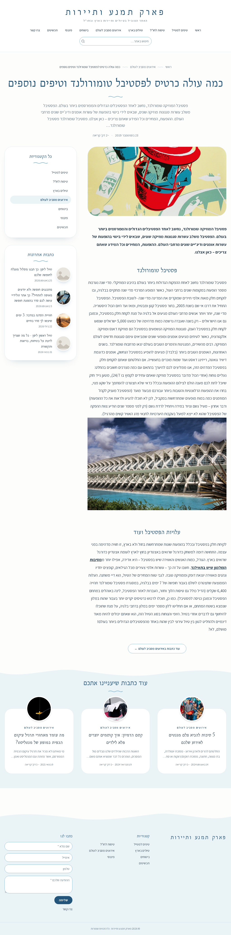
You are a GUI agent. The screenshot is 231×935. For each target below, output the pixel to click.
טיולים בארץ (135, 30)
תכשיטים (52, 30)
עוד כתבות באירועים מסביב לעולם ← (157, 649)
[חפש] (83, 41)
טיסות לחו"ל (157, 30)
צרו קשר (35, 30)
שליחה (63, 900)
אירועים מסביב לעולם (108, 30)
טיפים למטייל (180, 30)
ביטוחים (83, 30)
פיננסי (68, 30)
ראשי (198, 30)
